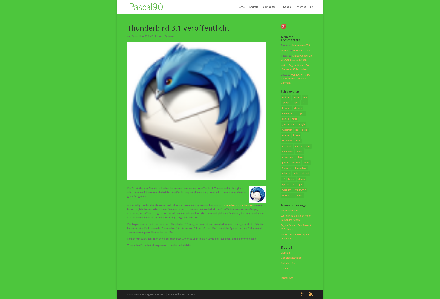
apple (296, 102)
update (285, 184)
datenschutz (288, 113)
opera (299, 151)
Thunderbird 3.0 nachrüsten (237, 205)
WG (283, 65)
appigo (285, 102)
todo (296, 173)
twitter (291, 178)
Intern (304, 129)
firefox (285, 118)
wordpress (287, 195)
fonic (294, 118)
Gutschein (287, 129)
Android (253, 7)
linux (298, 140)
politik (285, 162)
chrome (298, 108)
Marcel (284, 50)
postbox (296, 162)
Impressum (287, 277)
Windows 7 (300, 189)
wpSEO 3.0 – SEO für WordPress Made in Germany (295, 78)
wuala (300, 195)
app (305, 97)
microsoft (287, 146)
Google (287, 7)
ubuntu (301, 178)
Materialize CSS (301, 45)
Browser (286, 108)
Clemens (285, 252)
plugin (300, 157)
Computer (269, 7)
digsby (301, 113)
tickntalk (286, 173)
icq (296, 129)
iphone (296, 135)
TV (283, 178)
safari (306, 162)
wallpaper (298, 184)
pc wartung (287, 157)
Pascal (135, 36)
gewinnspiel (288, 124)
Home (241, 7)
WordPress (188, 294)
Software (169, 36)
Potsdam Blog (289, 263)
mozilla (298, 146)
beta (304, 102)
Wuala (284, 268)
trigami (305, 173)
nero (308, 146)
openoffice (287, 151)
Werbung (286, 189)
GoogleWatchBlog (291, 257)
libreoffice (287, 140)
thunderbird (300, 167)
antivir (297, 97)
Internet (301, 7)
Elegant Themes (154, 294)
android (286, 97)
